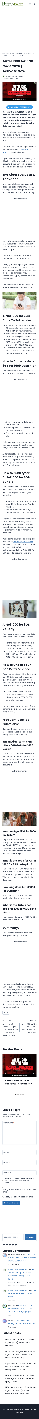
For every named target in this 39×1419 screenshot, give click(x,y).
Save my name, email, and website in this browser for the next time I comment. (19, 1180)
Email (6, 1162)
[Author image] (3, 76)
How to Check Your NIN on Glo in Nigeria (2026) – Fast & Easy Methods (19, 1342)
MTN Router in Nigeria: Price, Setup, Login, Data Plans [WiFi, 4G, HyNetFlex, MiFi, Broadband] (20, 1390)
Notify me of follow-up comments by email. (19, 1190)
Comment (8, 1123)
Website (7, 1173)
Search (30, 1237)
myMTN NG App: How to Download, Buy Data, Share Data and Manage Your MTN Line (20, 1366)
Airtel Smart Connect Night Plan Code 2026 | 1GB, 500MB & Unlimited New (10, 1027)
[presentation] (19, 1065)
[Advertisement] (19, 28)
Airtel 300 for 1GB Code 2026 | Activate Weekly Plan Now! (29, 1026)
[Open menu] (30, 4)
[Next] (33, 1073)
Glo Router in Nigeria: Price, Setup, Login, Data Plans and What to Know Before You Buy (20, 1354)
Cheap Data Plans (15, 54)
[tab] (15, 1094)
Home (4, 54)
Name (6, 1152)
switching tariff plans (23, 541)
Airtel (5, 1013)
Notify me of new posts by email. (19, 1197)
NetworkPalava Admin (15, 76)
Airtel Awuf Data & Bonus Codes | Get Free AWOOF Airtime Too (22, 1257)
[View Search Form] (35, 4)
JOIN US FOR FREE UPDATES (21, 107)
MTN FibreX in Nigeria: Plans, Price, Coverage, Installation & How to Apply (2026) (20, 1378)
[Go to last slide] (5, 1073)
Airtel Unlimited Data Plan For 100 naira (22, 1293)
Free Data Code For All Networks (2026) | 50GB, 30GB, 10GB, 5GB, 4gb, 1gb (22, 1308)
